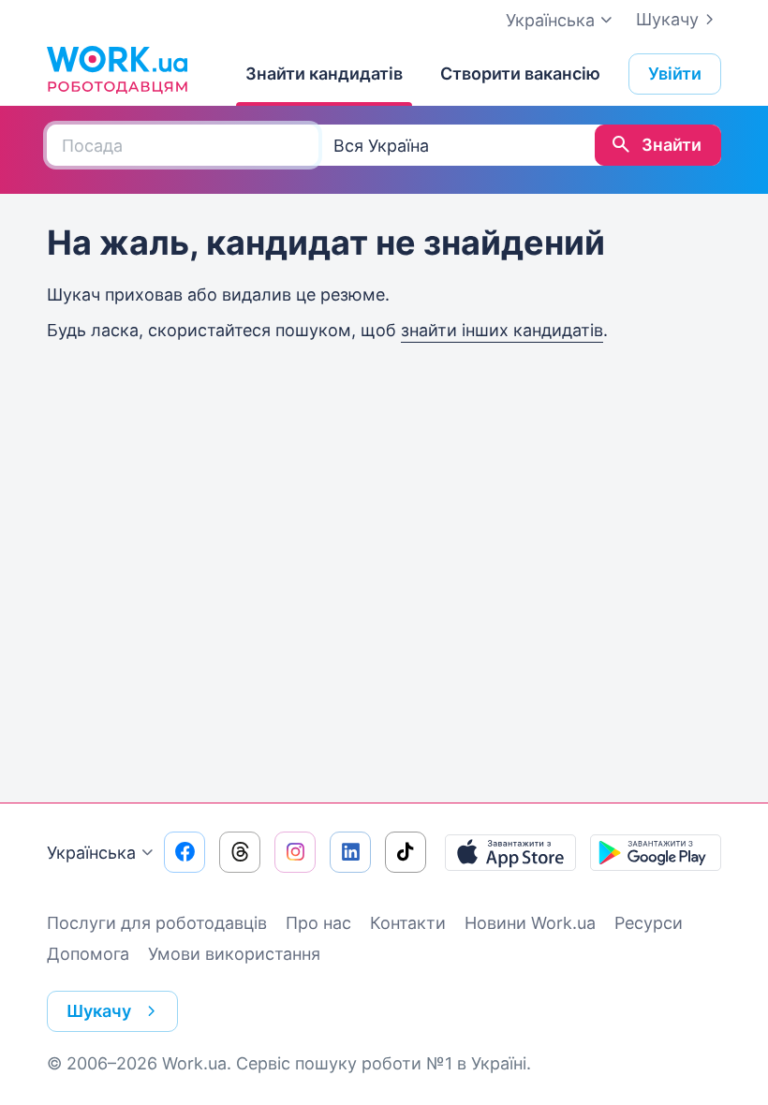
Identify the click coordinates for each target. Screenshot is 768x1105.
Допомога (88, 954)
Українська (91, 852)
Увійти (675, 73)
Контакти (408, 923)
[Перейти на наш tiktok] (405, 852)
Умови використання (234, 954)
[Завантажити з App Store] (510, 852)
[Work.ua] (117, 69)
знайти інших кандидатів (502, 330)
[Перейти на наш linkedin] (350, 852)
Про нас (318, 923)
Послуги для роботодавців (157, 923)
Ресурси (648, 923)
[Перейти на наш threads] (239, 852)
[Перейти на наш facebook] (184, 852)
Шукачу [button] (98, 1011)
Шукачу (667, 19)
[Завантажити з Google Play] (655, 852)
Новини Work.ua (530, 923)
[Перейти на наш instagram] (295, 852)
